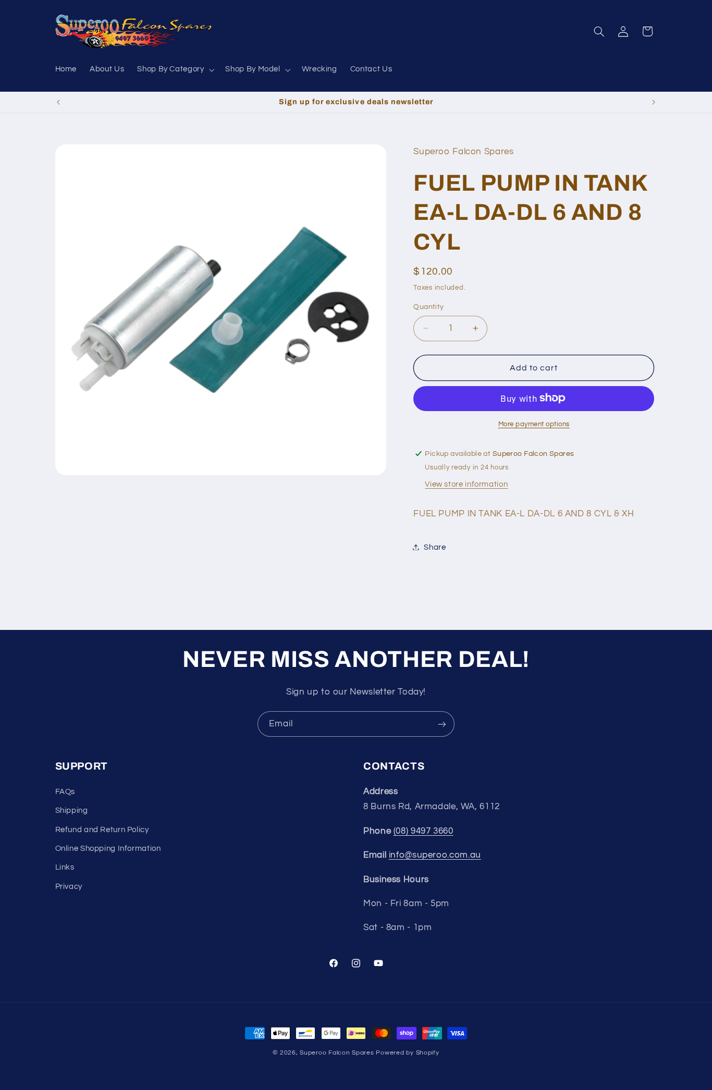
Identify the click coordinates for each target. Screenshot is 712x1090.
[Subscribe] (442, 724)
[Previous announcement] (58, 102)
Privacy (68, 886)
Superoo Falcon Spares (337, 1053)
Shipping (71, 810)
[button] (175, 69)
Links (65, 867)
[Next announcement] (653, 102)
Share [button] (435, 547)
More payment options (534, 423)
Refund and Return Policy (102, 830)
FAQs (65, 792)
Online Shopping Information (108, 848)
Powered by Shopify (407, 1053)
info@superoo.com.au (435, 855)
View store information (466, 484)
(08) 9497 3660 (423, 831)
